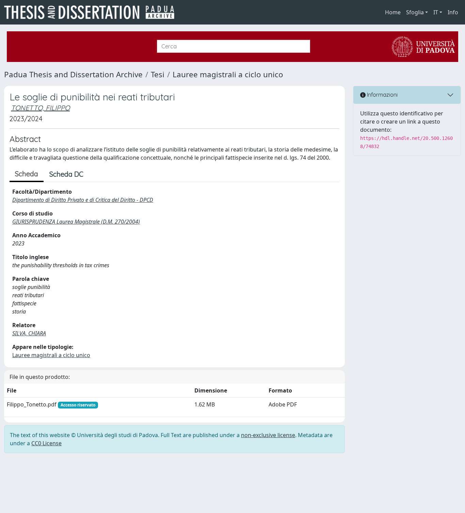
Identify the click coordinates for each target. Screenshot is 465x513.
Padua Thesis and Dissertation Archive (73, 74)
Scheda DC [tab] (66, 174)
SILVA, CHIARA (29, 333)
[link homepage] (92, 12)
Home (393, 12)
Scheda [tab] (26, 174)
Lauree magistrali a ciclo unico (228, 74)
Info (453, 12)
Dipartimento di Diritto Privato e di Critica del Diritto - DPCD (82, 200)
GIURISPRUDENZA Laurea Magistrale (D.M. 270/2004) (76, 221)
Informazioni (382, 94)
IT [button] (435, 12)
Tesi (157, 74)
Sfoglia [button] (415, 12)
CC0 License (46, 443)
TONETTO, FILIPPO (40, 107)
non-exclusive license (268, 435)
